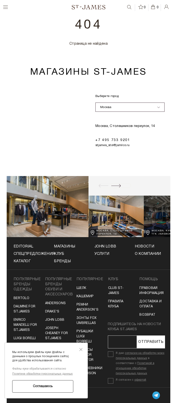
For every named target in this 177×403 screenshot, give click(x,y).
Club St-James (116, 291)
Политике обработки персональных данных (42, 374)
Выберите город (107, 96)
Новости (144, 246)
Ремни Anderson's (87, 307)
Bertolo (21, 298)
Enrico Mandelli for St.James (25, 325)
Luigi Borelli (25, 338)
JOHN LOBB (105, 246)
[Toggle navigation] (2, 7)
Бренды (62, 261)
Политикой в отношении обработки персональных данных (135, 368)
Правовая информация (151, 291)
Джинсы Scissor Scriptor (85, 355)
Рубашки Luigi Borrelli (85, 336)
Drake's (52, 311)
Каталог (22, 261)
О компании (148, 254)
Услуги (101, 254)
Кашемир (85, 296)
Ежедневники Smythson (88, 371)
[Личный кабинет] (166, 6)
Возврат (147, 314)
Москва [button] (106, 107)
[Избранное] (141, 6)
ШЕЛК (81, 288)
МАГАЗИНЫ (64, 246)
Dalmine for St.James (24, 309)
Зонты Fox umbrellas (87, 321)
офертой (140, 380)
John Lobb (55, 319)
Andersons (55, 303)
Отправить (151, 342)
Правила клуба (116, 304)
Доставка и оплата (150, 304)
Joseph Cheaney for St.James (56, 333)
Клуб (59, 254)
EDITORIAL (23, 246)
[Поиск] (129, 7)
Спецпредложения (28, 254)
